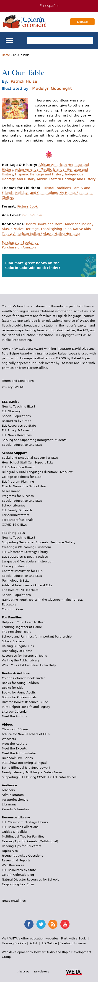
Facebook (29, 924)
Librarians (9, 804)
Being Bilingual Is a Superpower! (26, 767)
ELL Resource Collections (20, 827)
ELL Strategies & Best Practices (25, 556)
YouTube (65, 924)
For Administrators (15, 515)
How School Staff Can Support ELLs (27, 462)
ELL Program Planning (18, 481)
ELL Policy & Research (18, 430)
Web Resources (13, 865)
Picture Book (27, 206)
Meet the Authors (14, 716)
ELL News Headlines (17, 435)
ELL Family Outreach (17, 510)
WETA (74, 972)
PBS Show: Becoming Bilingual (24, 762)
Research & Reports (16, 860)
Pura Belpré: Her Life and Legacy (26, 707)
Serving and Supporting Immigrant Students (34, 440)
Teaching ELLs (13, 532)
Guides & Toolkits (15, 831)
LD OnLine (49, 943)
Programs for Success (18, 496)
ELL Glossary (11, 411)
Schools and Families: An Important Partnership (37, 636)
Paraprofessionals (15, 799)
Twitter (41, 924)
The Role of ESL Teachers (20, 590)
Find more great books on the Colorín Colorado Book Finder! (32, 265)
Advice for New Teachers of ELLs (26, 734)
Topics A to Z (11, 851)
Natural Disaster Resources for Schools (30, 879)
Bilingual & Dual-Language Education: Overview (37, 472)
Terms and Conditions (18, 380)
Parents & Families (15, 809)
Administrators (13, 795)
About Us (23, 971)
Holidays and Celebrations (36, 193)
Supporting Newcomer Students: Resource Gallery (38, 542)
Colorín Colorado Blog (18, 874)
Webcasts (9, 739)
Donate (82, 21)
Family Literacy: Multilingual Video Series (32, 772)
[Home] (24, 21)
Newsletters (41, 971)
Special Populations (16, 416)
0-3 (25, 215)
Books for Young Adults (19, 692)
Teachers (8, 790)
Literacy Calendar (15, 711)
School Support (14, 453)
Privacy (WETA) (13, 387)
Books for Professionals (19, 697)
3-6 (32, 215)
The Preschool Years (16, 631)
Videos (7, 724)
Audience (9, 785)
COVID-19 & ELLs (14, 524)
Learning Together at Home (22, 627)
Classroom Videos (15, 729)
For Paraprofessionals (18, 519)
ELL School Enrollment (18, 467)
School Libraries (13, 505)
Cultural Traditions (56, 188)
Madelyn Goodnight (52, 88)
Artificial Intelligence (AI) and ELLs (27, 585)
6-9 (39, 215)
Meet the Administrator (19, 753)
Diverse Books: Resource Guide (25, 702)
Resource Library (16, 817)
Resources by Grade (16, 421)
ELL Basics (10, 401)
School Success (13, 641)
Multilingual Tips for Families (23, 836)
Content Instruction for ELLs (22, 571)
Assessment (11, 491)
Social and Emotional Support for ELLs (30, 457)
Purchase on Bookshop (20, 242)
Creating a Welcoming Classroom (26, 547)
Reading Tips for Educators (21, 846)
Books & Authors (16, 673)
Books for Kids (12, 687)
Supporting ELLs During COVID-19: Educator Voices (39, 777)
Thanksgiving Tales (56, 229)
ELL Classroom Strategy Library (25, 552)
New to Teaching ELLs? (18, 406)
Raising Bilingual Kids (18, 646)
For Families (12, 617)
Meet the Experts (14, 748)
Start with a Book (73, 938)
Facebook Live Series (17, 758)
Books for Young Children (20, 683)
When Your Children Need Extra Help (29, 665)
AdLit (33, 943)
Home (6, 55)
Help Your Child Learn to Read (23, 622)
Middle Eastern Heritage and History (66, 179)
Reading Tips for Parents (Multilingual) (30, 841)
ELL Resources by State (19, 425)
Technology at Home (17, 651)
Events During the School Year (24, 486)
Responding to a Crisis (18, 884)
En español (49, 6)
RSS (52, 924)
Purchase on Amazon (19, 247)
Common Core (12, 609)
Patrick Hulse (24, 81)
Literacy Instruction (16, 566)
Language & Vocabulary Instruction (27, 561)
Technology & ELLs (15, 580)
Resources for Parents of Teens (24, 655)
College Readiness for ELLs (21, 476)
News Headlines (14, 900)
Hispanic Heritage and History (39, 174)
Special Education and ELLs (22, 444)
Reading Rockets (14, 943)
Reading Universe (73, 943)
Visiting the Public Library (21, 660)
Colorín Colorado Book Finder (23, 678)
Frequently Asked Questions (22, 855)
